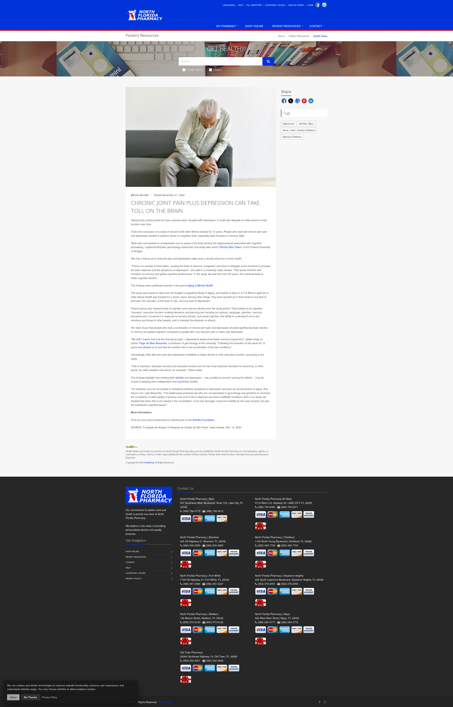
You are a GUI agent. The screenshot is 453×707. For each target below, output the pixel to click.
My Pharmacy (226, 26)
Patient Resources (286, 26)
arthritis (179, 377)
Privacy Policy (133, 578)
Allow (13, 697)
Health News (195, 69)
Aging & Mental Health (200, 285)
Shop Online (254, 26)
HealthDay (149, 462)
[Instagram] (324, 4)
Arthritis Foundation (203, 420)
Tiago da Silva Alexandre (153, 343)
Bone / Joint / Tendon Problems (299, 130)
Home (281, 36)
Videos (218, 69)
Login (310, 5)
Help (240, 5)
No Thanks (30, 697)
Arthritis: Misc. (306, 123)
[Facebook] (317, 4)
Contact (315, 26)
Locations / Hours (275, 5)
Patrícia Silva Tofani (230, 247)
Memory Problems (292, 136)
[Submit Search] (268, 61)
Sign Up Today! (296, 5)
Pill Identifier (254, 5)
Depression (288, 123)
